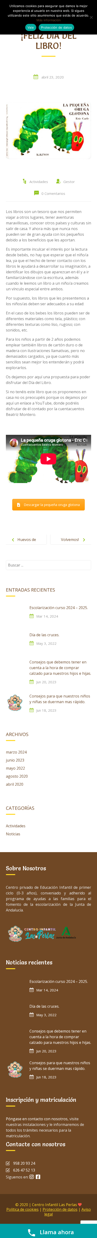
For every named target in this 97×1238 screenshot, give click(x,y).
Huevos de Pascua (26, 543)
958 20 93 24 (24, 1163)
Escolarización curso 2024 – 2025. (58, 607)
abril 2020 (14, 784)
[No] (91, 17)
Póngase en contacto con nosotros (37, 1118)
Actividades (38, 181)
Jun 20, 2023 (46, 682)
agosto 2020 (17, 776)
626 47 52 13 (24, 1170)
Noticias (13, 834)
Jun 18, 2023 (46, 710)
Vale (31, 27)
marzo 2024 (16, 752)
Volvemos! (70, 539)
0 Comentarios (53, 193)
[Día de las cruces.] (15, 641)
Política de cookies (22, 1209)
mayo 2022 (15, 768)
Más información (48, 20)
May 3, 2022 (46, 643)
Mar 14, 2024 (47, 616)
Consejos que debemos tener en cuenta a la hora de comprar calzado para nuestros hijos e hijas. (60, 667)
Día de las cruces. (44, 634)
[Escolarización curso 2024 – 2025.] (15, 614)
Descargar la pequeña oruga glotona (52, 504)
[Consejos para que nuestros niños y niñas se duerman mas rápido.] (15, 702)
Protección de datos (60, 1209)
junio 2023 (15, 760)
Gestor (69, 181)
